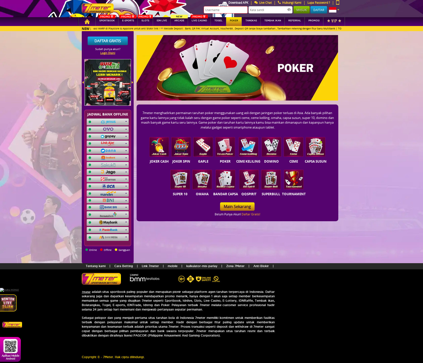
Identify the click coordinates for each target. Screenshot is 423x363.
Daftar (318, 10)
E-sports (127, 19)
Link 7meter (150, 266)
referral (294, 20)
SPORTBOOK (107, 19)
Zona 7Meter (235, 266)
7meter (86, 292)
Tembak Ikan (272, 20)
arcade (179, 19)
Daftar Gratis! (251, 214)
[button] (334, 9)
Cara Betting (123, 266)
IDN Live (162, 20)
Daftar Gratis (107, 40)
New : (86, 28)
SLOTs (144, 19)
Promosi (314, 20)
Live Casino (199, 19)
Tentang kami (96, 266)
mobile (172, 266)
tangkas (251, 20)
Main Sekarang (237, 206)
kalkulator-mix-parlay (201, 266)
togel (218, 20)
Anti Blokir (261, 266)
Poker (234, 20)
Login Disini (107, 53)
